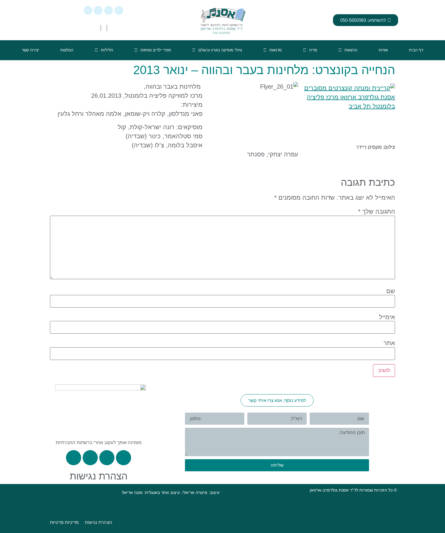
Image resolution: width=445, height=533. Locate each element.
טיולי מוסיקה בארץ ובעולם (220, 50)
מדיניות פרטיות (64, 522)
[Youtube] (88, 10)
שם (390, 291)
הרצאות (350, 50)
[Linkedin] (98, 10)
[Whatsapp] (118, 10)
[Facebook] (108, 10)
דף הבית (416, 50)
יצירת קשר (30, 50)
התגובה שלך (376, 211)
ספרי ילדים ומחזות (155, 50)
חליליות (107, 50)
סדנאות (275, 50)
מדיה (313, 50)
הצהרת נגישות (98, 476)
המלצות (66, 50)
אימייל (387, 317)
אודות (383, 50)
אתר (389, 343)
